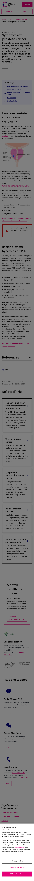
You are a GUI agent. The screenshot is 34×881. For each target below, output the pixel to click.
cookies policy (19, 847)
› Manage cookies (17, 861)
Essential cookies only (17, 867)
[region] (17, 852)
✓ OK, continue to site (17, 874)
